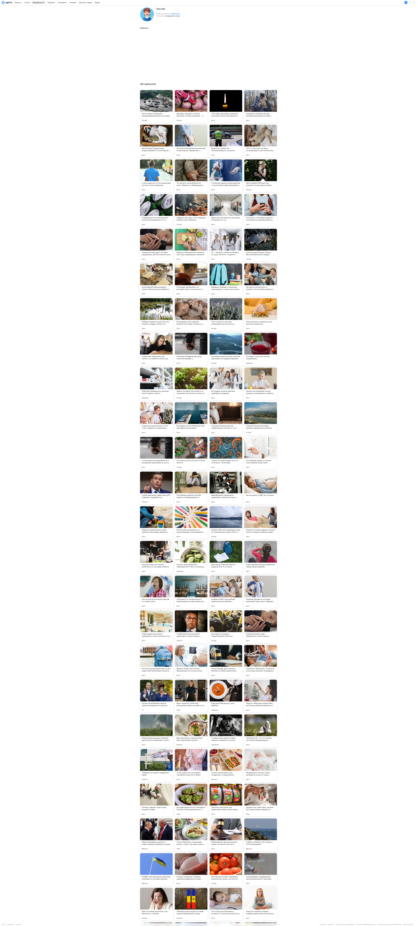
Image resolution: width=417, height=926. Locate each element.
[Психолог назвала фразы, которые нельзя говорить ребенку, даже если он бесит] (260, 522)
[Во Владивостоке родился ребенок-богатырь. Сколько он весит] (191, 314)
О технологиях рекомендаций (345, 924)
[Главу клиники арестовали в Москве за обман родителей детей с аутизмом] (226, 661)
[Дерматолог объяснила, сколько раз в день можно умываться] (260, 800)
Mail (3, 924)
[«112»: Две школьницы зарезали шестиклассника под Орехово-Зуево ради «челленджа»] (226, 106)
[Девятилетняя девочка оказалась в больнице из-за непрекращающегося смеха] (226, 210)
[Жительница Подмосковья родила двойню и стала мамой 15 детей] (156, 141)
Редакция (331, 924)
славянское (175, 14)
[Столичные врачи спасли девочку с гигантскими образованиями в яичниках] (226, 175)
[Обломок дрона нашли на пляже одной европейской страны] (191, 904)
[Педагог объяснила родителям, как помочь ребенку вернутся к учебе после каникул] (260, 696)
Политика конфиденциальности (366, 924)
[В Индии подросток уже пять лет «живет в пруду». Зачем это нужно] (156, 314)
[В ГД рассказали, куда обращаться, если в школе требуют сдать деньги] (260, 626)
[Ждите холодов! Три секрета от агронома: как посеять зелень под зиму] (191, 384)
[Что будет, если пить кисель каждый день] (260, 349)
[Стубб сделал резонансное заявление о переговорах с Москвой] (191, 626)
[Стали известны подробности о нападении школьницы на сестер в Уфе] (156, 453)
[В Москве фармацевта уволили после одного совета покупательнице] (156, 384)
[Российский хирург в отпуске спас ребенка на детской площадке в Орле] (260, 453)
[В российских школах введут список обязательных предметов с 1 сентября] (156, 280)
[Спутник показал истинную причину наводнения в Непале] (260, 418)
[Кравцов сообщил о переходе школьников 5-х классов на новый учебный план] (226, 280)
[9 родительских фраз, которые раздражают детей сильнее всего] (156, 245)
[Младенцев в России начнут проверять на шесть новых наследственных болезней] (260, 765)
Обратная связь (408, 924)
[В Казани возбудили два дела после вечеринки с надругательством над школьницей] (191, 349)
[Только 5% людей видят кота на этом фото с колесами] (226, 453)
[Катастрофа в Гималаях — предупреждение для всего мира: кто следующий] (156, 106)
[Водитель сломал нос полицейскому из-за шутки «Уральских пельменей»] (226, 141)
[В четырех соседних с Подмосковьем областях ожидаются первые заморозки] (226, 626)
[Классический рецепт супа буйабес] (226, 696)
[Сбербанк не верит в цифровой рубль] (156, 765)
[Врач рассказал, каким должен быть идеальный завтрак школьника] (191, 730)
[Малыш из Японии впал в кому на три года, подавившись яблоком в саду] (191, 245)
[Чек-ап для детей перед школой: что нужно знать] (156, 592)
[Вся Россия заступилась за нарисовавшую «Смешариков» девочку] (191, 522)
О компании (10, 924)
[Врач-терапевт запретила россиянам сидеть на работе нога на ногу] (191, 696)
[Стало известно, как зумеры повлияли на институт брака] (191, 765)
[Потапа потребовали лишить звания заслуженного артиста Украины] (156, 696)
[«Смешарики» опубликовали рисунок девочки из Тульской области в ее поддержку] (260, 869)
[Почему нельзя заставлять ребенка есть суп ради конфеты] (156, 557)
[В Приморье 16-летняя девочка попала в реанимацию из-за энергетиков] (156, 210)
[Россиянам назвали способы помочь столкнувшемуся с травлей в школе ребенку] (191, 488)
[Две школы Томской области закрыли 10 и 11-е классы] (226, 557)
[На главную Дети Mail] (8, 2)
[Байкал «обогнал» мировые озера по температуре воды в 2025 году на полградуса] (226, 522)
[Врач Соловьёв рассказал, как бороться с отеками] (156, 904)
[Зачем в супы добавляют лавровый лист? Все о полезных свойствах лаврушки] (191, 557)
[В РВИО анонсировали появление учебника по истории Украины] (156, 869)
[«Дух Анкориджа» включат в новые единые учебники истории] (156, 834)
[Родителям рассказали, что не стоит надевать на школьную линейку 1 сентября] (156, 418)
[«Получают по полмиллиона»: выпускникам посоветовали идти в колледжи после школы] (191, 592)
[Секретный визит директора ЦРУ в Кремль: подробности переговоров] (156, 488)
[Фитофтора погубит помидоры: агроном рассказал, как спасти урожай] (226, 869)
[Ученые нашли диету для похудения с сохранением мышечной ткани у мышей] (226, 765)
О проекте (323, 924)
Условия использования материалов (389, 924)
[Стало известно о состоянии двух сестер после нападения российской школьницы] (156, 175)
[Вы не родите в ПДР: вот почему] (260, 488)
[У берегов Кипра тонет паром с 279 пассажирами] (260, 834)
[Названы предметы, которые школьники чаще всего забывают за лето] (260, 592)
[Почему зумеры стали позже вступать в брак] (156, 800)
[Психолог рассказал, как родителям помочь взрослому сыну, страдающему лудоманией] (226, 800)
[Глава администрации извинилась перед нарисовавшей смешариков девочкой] (260, 557)
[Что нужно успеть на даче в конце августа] (191, 453)
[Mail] (3, 2)
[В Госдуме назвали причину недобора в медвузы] (226, 384)
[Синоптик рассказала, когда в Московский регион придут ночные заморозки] (260, 245)
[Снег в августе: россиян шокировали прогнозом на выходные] (226, 314)
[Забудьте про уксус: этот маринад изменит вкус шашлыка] (191, 210)
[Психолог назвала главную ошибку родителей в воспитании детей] (260, 904)
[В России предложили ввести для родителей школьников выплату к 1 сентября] (156, 661)
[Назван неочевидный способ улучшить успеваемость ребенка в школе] (260, 384)
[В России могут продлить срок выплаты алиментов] (260, 314)
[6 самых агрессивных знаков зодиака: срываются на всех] (226, 730)
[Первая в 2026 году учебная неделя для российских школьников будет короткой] (226, 592)
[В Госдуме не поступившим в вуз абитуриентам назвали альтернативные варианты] (191, 418)
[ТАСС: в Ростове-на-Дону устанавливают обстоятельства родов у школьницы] (260, 141)
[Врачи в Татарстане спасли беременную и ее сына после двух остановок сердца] (191, 661)
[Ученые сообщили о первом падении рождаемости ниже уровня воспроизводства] (191, 869)
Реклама (18, 924)
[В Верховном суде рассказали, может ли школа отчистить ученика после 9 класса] (226, 834)
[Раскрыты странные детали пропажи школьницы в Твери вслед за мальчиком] (260, 106)
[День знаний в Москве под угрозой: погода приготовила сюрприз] (260, 175)
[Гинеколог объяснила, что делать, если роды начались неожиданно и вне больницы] (260, 661)
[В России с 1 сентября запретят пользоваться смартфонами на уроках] (260, 210)
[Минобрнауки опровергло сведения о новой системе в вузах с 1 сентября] (226, 488)
